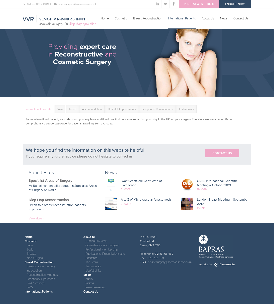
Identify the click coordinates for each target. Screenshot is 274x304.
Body (30, 249)
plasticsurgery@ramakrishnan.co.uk (170, 262)
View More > (36, 218)
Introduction (34, 270)
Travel (72, 109)
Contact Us (240, 18)
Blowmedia (227, 264)
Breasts (31, 253)
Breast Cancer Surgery (41, 266)
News (223, 18)
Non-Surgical (35, 258)
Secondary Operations (41, 279)
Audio (89, 279)
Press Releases (95, 287)
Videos (89, 283)
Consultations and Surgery (102, 245)
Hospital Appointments (122, 109)
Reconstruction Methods (42, 274)
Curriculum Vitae (96, 241)
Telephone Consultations (157, 109)
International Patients (182, 18)
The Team (91, 262)
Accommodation (92, 109)
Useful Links (93, 270)
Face (30, 245)
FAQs (30, 287)
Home (105, 18)
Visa (60, 109)
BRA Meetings (36, 283)
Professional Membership (101, 249)
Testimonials (186, 109)
